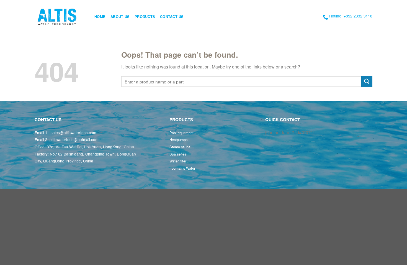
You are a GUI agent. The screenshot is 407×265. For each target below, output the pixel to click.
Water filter (177, 161)
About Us (120, 16)
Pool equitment (181, 132)
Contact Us (172, 16)
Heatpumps (178, 139)
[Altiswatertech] (60, 16)
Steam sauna (179, 146)
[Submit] (366, 81)
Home (99, 16)
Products (145, 16)
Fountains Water (182, 168)
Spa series (177, 154)
